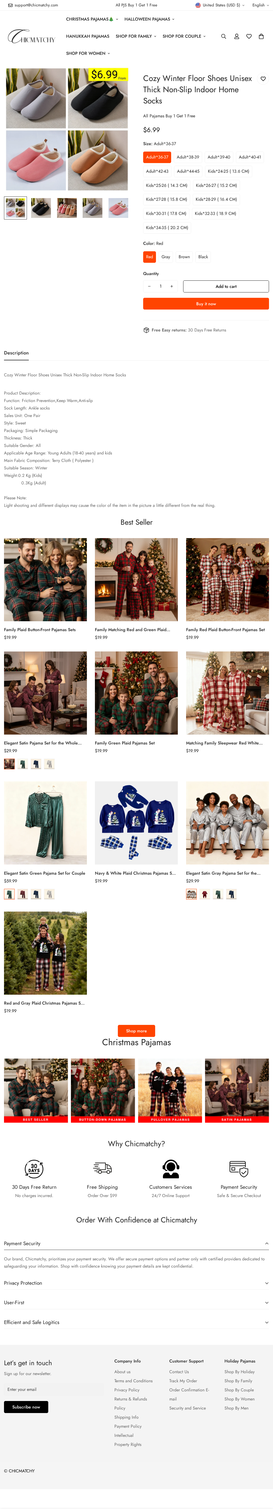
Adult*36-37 (157, 157)
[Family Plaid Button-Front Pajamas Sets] (45, 579)
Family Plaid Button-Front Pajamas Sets (40, 630)
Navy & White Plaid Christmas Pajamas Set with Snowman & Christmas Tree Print (135, 873)
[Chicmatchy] (31, 36)
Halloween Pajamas (147, 19)
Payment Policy (128, 1426)
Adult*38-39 (188, 157)
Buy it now (206, 304)
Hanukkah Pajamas (87, 36)
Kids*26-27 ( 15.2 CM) (216, 185)
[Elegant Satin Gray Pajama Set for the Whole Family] (227, 823)
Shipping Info (126, 1417)
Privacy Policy (126, 1390)
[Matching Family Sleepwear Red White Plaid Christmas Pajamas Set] (227, 693)
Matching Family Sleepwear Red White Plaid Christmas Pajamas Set (222, 743)
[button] (261, 36)
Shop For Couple (182, 36)
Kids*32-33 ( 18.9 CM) (215, 213)
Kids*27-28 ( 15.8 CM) (166, 199)
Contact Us (179, 1372)
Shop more (136, 1031)
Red (149, 257)
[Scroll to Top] (262, 1480)
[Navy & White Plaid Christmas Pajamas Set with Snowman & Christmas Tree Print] (136, 823)
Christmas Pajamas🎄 (90, 19)
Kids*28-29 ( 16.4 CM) (216, 199)
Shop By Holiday (239, 1372)
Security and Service (187, 1408)
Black (203, 257)
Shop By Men (236, 1408)
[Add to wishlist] (263, 79)
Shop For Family (134, 36)
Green (22, 764)
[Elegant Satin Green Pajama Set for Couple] (45, 823)
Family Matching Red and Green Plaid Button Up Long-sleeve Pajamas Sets (130, 630)
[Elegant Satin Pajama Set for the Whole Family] (45, 693)
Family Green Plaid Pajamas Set (125, 743)
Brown (184, 257)
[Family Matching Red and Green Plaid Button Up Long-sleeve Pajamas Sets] (136, 579)
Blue (36, 764)
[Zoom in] (119, 78)
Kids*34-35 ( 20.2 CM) (167, 228)
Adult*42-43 (157, 171)
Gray (166, 257)
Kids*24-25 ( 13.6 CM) (228, 171)
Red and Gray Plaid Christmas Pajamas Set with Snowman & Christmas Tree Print (44, 1003)
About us (122, 1372)
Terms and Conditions (133, 1381)
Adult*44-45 (188, 171)
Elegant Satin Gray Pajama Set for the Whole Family (221, 873)
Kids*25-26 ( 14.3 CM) (166, 185)
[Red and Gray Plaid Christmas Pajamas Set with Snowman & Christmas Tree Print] (45, 953)
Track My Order (183, 1381)
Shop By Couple (239, 1390)
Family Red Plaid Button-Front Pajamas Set (225, 630)
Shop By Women (239, 1399)
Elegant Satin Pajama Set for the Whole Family (41, 743)
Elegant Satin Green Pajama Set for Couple (44, 873)
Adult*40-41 (250, 157)
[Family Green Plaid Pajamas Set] (136, 693)
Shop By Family (238, 1381)
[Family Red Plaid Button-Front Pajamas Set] (227, 579)
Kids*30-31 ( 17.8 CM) (166, 213)
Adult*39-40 (219, 157)
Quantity (151, 274)
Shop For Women (86, 53)
